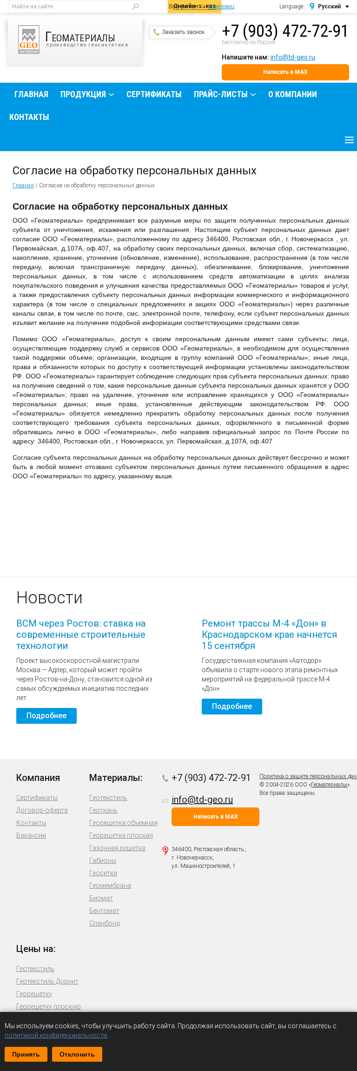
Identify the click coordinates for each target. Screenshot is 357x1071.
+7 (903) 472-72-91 (285, 31)
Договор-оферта (42, 810)
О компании (292, 94)
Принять (26, 1054)
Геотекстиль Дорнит (47, 981)
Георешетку (34, 994)
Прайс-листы (221, 94)
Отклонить (77, 1054)
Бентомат (104, 910)
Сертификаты (154, 94)
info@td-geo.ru (293, 57)
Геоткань (103, 810)
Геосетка (103, 873)
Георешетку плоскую (48, 1006)
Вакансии (31, 835)
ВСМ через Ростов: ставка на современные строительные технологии (80, 634)
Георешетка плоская (121, 835)
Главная (31, 94)
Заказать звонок (183, 32)
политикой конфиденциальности (56, 1035)
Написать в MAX (285, 72)
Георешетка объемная (123, 822)
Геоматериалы (329, 784)
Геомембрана (110, 885)
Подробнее (46, 715)
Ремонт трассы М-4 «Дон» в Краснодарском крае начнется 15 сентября (269, 634)
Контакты (29, 117)
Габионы (102, 860)
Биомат (101, 898)
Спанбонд (104, 923)
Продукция (83, 94)
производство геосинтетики (87, 37)
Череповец (221, 6)
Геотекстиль (108, 797)
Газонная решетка (117, 848)
